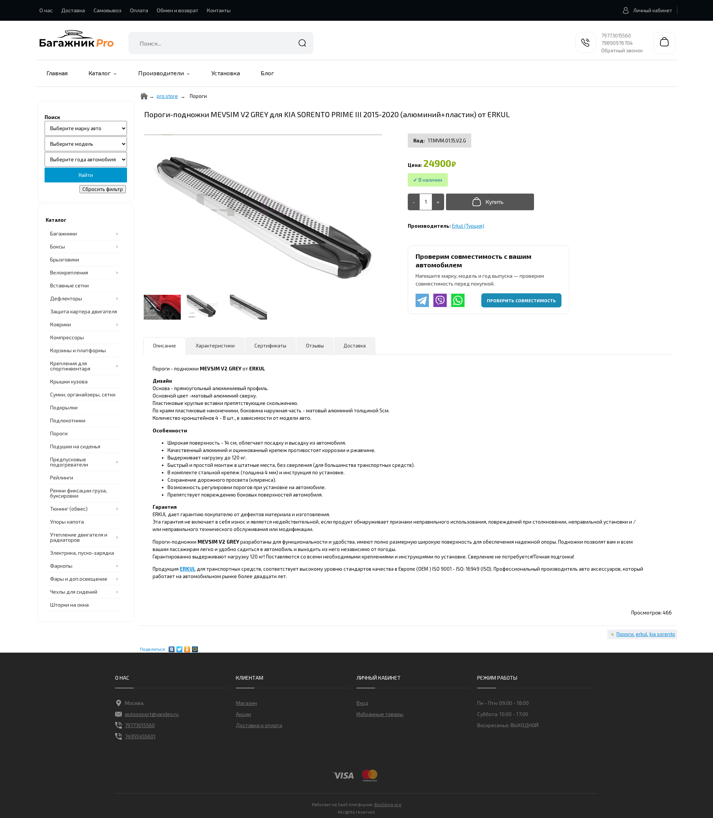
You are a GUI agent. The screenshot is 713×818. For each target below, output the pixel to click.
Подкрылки (64, 407)
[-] (414, 202)
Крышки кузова (69, 381)
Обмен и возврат (177, 10)
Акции (243, 714)
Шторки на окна (69, 604)
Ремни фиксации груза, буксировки (78, 493)
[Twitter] (179, 647)
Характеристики (215, 346)
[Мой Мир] (195, 647)
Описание (164, 346)
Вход (362, 703)
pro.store (167, 96)
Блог (267, 72)
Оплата (139, 10)
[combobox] (220, 43)
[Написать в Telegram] (422, 300)
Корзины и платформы (78, 350)
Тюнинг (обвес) (69, 508)
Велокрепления (69, 272)
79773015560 (616, 36)
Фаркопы (61, 566)
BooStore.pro (387, 804)
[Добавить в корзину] (490, 202)
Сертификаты (270, 346)
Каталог (99, 72)
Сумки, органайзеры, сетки (82, 394)
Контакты (219, 10)
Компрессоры (67, 337)
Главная (57, 72)
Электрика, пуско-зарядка (82, 553)
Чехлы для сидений (73, 591)
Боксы (57, 246)
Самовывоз (107, 10)
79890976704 (617, 43)
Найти (302, 43)
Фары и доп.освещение (78, 578)
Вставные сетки (69, 285)
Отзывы (315, 346)
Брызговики (64, 259)
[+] (438, 202)
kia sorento (662, 634)
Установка (225, 72)
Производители (161, 72)
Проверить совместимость (521, 300)
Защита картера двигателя (83, 311)
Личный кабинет (652, 10)
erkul (641, 634)
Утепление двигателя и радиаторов (78, 537)
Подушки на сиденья (75, 446)
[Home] (144, 96)
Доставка (73, 10)
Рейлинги (61, 477)
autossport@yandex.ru (152, 714)
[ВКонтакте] (172, 647)
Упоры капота (67, 521)
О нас (46, 10)
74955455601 (140, 736)
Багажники (63, 233)
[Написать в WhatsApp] (458, 300)
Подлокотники (67, 420)
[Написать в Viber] (440, 300)
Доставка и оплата (259, 725)
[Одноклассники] (187, 647)
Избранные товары (379, 714)
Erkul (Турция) (468, 226)
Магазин (246, 703)
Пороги (59, 433)
